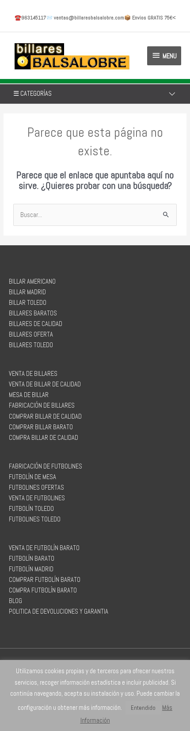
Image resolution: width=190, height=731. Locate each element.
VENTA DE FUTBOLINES (37, 498)
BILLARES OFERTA (31, 334)
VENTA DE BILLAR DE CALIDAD (45, 384)
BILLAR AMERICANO (32, 281)
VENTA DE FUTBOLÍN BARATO (44, 548)
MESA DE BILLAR (29, 395)
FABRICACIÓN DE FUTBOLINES (45, 466)
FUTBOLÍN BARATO (31, 558)
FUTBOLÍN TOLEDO (31, 509)
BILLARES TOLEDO (31, 345)
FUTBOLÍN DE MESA (32, 477)
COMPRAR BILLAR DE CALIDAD (45, 416)
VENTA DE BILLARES (33, 374)
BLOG (15, 601)
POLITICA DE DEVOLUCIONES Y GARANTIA (58, 611)
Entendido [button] (143, 708)
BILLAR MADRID (27, 292)
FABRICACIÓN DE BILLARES (42, 405)
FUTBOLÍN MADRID (31, 569)
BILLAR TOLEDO (27, 303)
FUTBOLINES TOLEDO (35, 519)
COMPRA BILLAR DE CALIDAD (43, 438)
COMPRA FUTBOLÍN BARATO (43, 590)
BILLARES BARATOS (33, 313)
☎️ (30, 17)
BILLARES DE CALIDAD (35, 324)
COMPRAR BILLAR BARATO (41, 427)
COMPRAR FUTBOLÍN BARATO (44, 580)
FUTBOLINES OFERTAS (36, 487)
